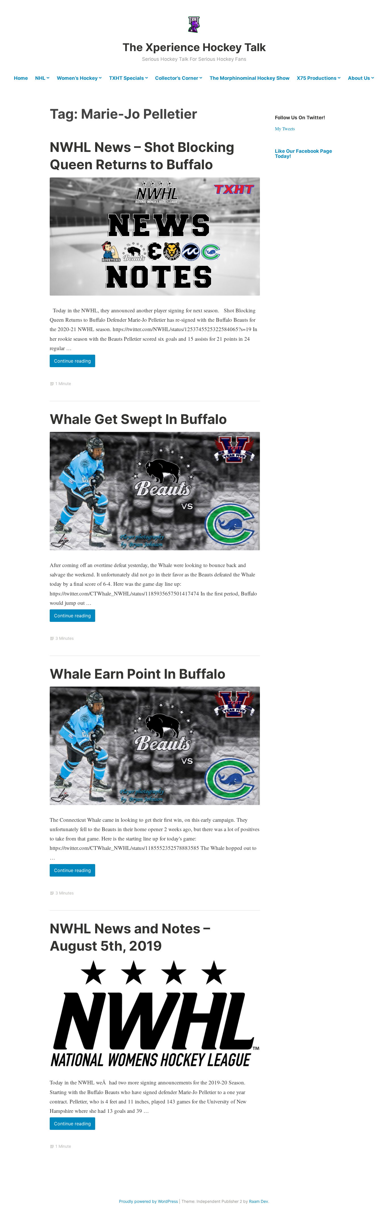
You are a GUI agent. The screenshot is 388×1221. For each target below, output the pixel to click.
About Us (359, 78)
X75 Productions (317, 78)
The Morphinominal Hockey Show (249, 78)
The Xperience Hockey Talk (194, 47)
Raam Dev (258, 1201)
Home (21, 78)
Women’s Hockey (77, 78)
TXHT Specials (126, 78)
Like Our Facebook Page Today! (303, 153)
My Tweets (285, 128)
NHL (40, 78)
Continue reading (74, 362)
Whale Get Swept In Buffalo (138, 419)
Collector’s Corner (176, 78)
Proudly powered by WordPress (148, 1201)
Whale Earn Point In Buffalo (138, 674)
